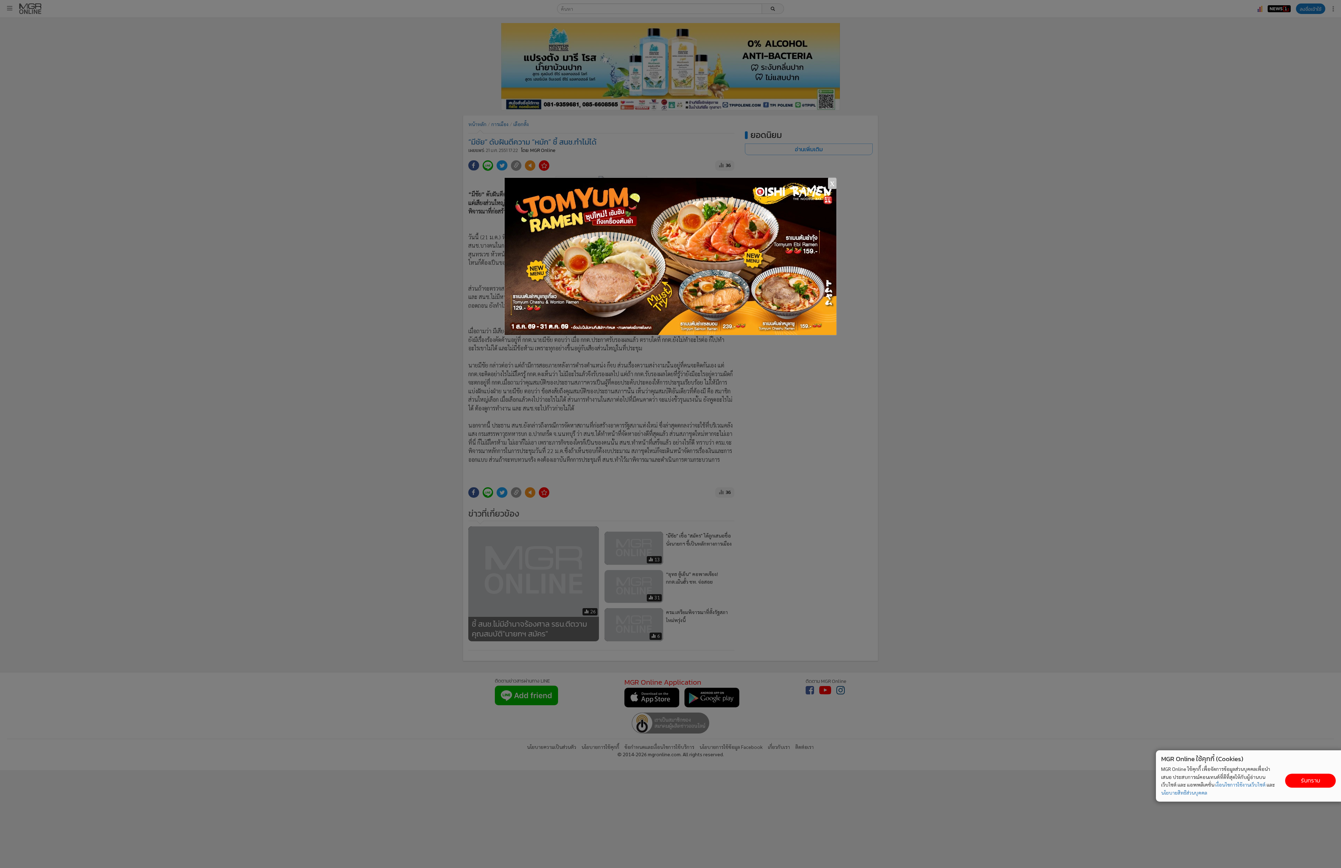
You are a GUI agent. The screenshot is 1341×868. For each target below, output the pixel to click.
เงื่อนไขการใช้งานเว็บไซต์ (1240, 784)
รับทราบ (1310, 780)
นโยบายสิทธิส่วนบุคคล (1184, 792)
